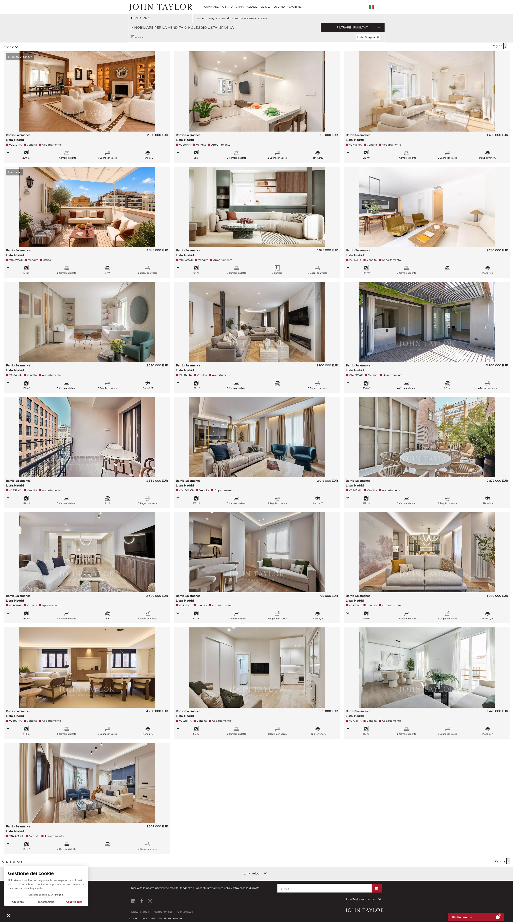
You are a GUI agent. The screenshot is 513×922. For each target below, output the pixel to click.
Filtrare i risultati (353, 27)
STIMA (239, 6)
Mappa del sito (163, 911)
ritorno (142, 18)
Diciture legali (140, 911)
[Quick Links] (265, 874)
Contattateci (185, 911)
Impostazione (46, 901)
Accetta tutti (74, 901)
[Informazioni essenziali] (8, 153)
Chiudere (18, 901)
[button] (8, 915)
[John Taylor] (160, 7)
